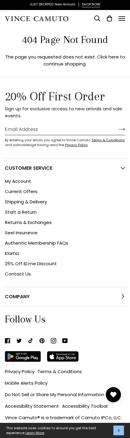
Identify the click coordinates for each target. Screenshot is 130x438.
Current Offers (21, 191)
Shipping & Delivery (26, 202)
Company (17, 296)
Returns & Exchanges (28, 222)
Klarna (12, 253)
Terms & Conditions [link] (59, 371)
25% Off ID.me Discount (31, 263)
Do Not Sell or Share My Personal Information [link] (54, 394)
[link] (7, 340)
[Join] (117, 129)
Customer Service (28, 168)
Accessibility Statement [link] (32, 406)
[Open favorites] (113, 394)
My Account (18, 181)
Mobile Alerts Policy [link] (26, 383)
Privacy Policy (76, 144)
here (114, 57)
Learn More (34, 432)
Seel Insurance (21, 232)
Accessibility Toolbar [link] (85, 406)
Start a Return (21, 212)
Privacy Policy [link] (19, 371)
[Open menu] (122, 18)
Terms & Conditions (108, 140)
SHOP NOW (91, 4)
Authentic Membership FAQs (36, 243)
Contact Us (18, 274)
